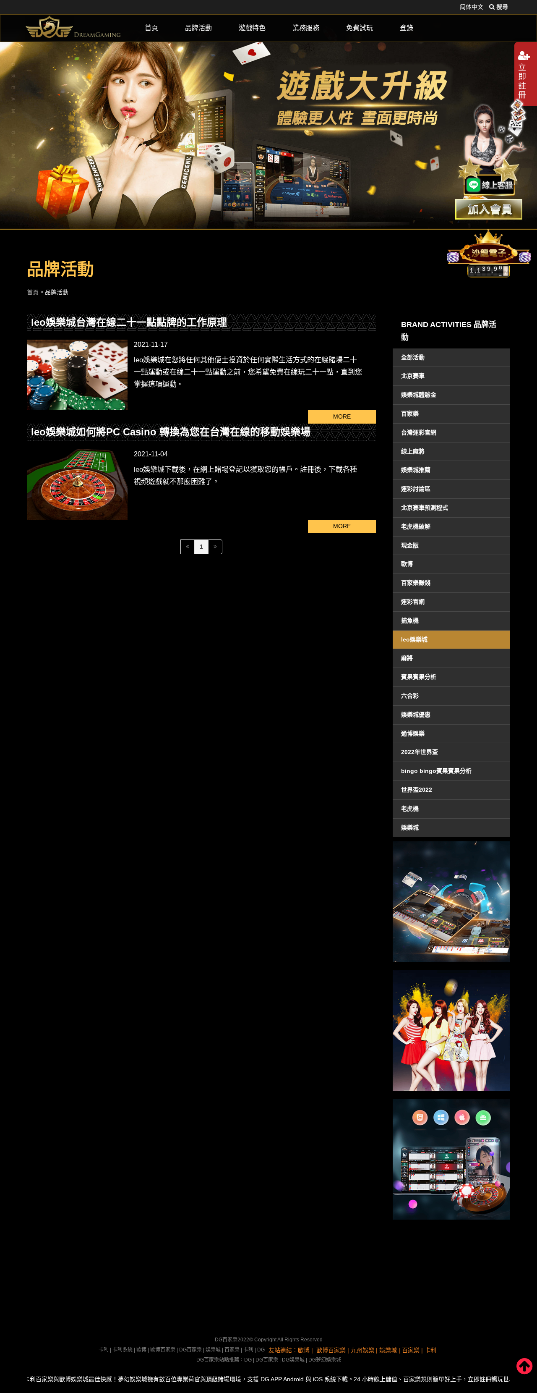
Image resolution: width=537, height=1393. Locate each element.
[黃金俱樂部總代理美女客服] (492, 148)
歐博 (407, 563)
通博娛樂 (413, 733)
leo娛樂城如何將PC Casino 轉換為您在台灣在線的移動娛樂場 (170, 431)
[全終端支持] (451, 1159)
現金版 (410, 545)
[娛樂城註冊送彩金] (488, 209)
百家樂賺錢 (415, 582)
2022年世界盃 (419, 752)
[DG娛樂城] (73, 28)
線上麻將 (413, 451)
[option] (268, 115)
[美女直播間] (451, 1030)
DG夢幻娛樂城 (324, 1360)
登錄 (406, 27)
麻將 (407, 658)
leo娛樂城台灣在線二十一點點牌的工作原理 (129, 322)
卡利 (104, 1350)
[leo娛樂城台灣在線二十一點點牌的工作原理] (77, 375)
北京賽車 (413, 375)
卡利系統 (122, 1350)
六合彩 (410, 695)
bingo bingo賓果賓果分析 (436, 770)
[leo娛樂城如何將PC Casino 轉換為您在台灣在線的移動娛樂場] (77, 484)
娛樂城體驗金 (418, 394)
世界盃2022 (416, 789)
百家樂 (410, 413)
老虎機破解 (415, 526)
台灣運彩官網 (418, 432)
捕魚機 (410, 620)
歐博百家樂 (162, 1350)
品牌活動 (198, 27)
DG (261, 1350)
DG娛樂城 (293, 1360)
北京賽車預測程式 (424, 507)
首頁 (151, 27)
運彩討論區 (415, 488)
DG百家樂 (190, 1350)
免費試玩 (359, 27)
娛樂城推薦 (415, 469)
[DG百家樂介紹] (451, 901)
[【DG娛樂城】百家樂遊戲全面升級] (268, 115)
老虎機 (410, 808)
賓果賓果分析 (418, 676)
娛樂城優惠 (415, 714)
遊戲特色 (252, 27)
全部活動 (413, 357)
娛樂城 (410, 827)
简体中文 (471, 6)
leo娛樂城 (414, 639)
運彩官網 (413, 601)
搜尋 (501, 6)
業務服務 (305, 27)
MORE (342, 416)
